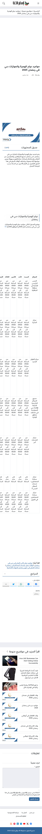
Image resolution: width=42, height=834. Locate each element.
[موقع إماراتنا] (21, 3)
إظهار (6, 147)
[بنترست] (14, 823)
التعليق (37, 767)
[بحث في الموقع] (3, 3)
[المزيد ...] (5, 584)
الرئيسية (37, 11)
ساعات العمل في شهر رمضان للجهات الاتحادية (23, 568)
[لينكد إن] (17, 823)
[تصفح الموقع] (38, 3)
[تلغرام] (21, 823)
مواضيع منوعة (27, 11)
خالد (33, 75)
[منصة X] (27, 823)
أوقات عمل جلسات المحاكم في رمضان (19, 565)
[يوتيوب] (24, 823)
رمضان (36, 594)
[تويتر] (13, 584)
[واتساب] (21, 584)
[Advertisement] (21, 41)
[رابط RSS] (11, 823)
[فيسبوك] (36, 584)
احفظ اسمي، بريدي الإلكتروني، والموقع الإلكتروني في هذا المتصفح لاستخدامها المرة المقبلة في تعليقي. (22, 794)
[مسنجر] (28, 584)
